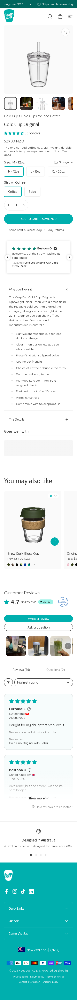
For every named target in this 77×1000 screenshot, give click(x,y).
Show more (36, 798)
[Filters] (8, 682)
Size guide (66, 162)
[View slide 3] (41, 855)
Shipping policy (50, 982)
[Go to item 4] (58, 103)
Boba (32, 192)
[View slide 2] (36, 855)
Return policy (37, 976)
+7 (33, 564)
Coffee (12, 192)
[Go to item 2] (26, 103)
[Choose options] (55, 541)
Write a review (38, 619)
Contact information (29, 982)
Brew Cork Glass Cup (23, 553)
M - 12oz (13, 171)
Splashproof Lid (50, 404)
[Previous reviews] (7, 257)
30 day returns (54, 230)
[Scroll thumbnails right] (68, 646)
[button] (14, 133)
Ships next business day (25, 230)
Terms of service (55, 976)
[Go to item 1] (16, 646)
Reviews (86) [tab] (21, 670)
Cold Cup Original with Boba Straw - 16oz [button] (28, 743)
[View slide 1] (31, 855)
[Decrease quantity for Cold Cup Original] (8, 205)
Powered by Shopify (54, 970)
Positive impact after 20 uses (36, 391)
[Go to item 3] (42, 103)
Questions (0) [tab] (55, 670)
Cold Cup (11, 116)
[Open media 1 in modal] (65, 32)
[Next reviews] (69, 257)
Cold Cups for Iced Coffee (41, 116)
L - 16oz (35, 171)
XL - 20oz (58, 171)
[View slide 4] (46, 855)
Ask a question (39, 627)
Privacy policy (20, 976)
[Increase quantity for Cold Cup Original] (24, 205)
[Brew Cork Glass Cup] (32, 519)
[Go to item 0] (10, 103)
